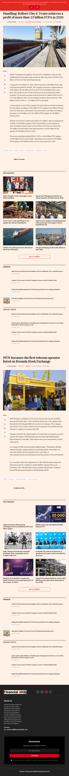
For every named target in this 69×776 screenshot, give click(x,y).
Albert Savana (12, 22)
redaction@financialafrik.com (17, 729)
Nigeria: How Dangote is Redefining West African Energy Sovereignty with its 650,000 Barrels (51, 223)
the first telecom (33, 479)
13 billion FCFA (8, 150)
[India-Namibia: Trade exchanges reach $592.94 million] (18, 185)
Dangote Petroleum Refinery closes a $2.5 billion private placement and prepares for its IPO (51, 580)
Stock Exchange (21, 479)
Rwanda (11, 479)
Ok (32, 7)
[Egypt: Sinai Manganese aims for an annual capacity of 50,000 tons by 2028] (51, 185)
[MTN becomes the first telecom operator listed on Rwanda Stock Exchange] (34, 390)
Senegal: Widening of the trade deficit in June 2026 (50, 249)
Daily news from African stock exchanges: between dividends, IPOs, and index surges (37, 271)
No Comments (48, 22)
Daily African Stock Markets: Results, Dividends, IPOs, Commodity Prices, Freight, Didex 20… (16, 553)
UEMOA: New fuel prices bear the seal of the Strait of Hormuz (17, 249)
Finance (28, 366)
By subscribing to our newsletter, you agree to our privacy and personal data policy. (35, 760)
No (37, 7)
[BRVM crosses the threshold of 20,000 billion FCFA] (51, 513)
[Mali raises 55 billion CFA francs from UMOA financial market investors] (6, 300)
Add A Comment (34, 256)
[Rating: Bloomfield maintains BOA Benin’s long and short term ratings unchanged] (6, 291)
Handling (38, 150)
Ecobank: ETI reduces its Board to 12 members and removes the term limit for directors (50, 553)
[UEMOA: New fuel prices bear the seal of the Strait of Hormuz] (18, 236)
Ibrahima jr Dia (12, 366)
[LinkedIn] (4, 84)
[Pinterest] (4, 88)
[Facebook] (4, 76)
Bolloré (22, 150)
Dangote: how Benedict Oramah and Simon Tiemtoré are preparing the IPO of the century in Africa (18, 580)
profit (45, 150)
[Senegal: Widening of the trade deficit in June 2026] (51, 236)
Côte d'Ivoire (30, 150)
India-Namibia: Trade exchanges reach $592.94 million (17, 197)
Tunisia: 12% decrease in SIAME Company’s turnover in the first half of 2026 (34, 280)
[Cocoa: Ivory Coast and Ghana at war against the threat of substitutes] (18, 209)
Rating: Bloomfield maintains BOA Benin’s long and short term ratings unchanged (36, 289)
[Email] (4, 92)
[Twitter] (4, 80)
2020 (16, 150)
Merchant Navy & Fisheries (33, 22)
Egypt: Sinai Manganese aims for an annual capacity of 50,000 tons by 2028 (49, 197)
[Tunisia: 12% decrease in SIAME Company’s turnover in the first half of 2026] (6, 282)
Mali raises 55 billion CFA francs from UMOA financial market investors (33, 298)
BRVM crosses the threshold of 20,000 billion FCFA (49, 526)
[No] (67, 5)
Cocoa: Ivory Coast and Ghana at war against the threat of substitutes (16, 222)
